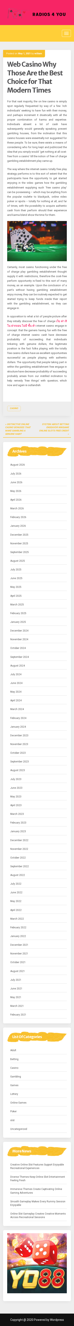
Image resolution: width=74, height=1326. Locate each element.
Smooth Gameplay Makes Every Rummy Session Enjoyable (37, 1203)
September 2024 (19, 657)
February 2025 (18, 613)
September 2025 (19, 552)
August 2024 (17, 665)
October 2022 (18, 857)
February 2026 (18, 517)
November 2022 (19, 849)
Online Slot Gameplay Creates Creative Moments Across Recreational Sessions (38, 1215)
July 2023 (15, 779)
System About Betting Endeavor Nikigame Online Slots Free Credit (54, 427)
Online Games (18, 1102)
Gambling (15, 1076)
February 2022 (18, 927)
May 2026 (15, 491)
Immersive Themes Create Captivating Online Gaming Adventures (36, 1191)
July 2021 (15, 979)
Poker (13, 1111)
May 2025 (15, 587)
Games (14, 1085)
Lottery (14, 1094)
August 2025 (17, 560)
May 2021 (15, 997)
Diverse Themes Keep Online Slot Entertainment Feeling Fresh (37, 1178)
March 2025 (17, 604)
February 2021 (18, 1014)
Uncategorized (18, 1129)
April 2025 (16, 595)
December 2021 (19, 944)
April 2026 (16, 499)
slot (12, 1120)
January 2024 (18, 726)
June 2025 (16, 578)
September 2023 (19, 761)
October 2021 (18, 962)
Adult (13, 1050)
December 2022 (19, 840)
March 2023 (17, 814)
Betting (14, 1059)
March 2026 (17, 508)
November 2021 (19, 953)
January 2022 (18, 936)
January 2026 (18, 525)
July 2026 (15, 473)
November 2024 (19, 639)
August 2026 (17, 464)
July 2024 (15, 674)
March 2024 (17, 709)
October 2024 (18, 648)
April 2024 (16, 700)
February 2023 (18, 822)
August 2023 (17, 770)
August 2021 (17, 971)
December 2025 (19, 534)
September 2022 (19, 866)
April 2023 (16, 805)
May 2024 (15, 691)
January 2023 (18, 831)
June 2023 (16, 787)
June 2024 (16, 683)
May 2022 (15, 901)
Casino (14, 408)
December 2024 (19, 630)
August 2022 (17, 875)
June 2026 (16, 482)
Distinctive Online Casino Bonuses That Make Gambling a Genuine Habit (18, 429)
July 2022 (15, 883)
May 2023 (15, 796)
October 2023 (18, 752)
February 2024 (18, 718)
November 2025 (19, 543)
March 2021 (17, 1006)
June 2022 (16, 892)
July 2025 (15, 569)
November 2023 (19, 744)
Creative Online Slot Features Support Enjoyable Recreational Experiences (37, 1166)
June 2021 (16, 988)
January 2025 (18, 622)
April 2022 (16, 910)
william (38, 53)
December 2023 (19, 735)
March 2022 (17, 918)
